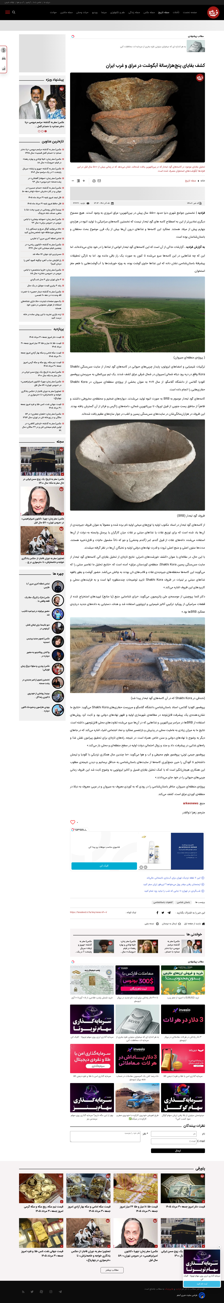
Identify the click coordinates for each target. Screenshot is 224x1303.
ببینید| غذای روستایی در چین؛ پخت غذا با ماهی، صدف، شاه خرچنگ (42, 211)
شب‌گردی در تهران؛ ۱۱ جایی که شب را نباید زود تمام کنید (172, 891)
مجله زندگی (134, 13)
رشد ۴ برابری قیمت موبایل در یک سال (44, 285)
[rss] (23, 1292)
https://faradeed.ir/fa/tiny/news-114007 (88, 912)
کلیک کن (104, 866)
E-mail (201, 1141)
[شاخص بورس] (3, 69)
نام (203, 1134)
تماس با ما (37, 2)
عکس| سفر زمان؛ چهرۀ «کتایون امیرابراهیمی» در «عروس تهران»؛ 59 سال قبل (42, 521)
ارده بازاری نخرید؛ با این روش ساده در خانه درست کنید (42, 316)
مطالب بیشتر (112, 1270)
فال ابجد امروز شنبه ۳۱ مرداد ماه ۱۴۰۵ (44, 197)
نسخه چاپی (149, 923)
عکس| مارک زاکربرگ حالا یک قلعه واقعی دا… (37, 599)
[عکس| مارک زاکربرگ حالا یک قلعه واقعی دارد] (57, 600)
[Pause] (141, 867)
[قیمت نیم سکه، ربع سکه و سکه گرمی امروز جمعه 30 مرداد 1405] (41, 1188)
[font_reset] (78, 181)
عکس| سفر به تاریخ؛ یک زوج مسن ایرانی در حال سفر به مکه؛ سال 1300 (43, 481)
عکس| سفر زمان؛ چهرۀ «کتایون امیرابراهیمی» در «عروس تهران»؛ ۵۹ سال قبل (41, 383)
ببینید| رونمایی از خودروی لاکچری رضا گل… (38, 695)
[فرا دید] (213, 12)
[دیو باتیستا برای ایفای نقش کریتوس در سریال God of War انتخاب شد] (57, 628)
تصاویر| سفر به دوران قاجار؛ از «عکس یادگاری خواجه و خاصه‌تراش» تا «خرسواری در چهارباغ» (41, 395)
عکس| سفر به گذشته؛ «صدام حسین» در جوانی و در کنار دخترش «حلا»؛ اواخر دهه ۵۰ (41, 189)
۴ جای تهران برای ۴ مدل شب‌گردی (45, 279)
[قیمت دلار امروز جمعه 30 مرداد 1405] (183, 1188)
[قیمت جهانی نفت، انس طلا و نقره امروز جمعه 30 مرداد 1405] (41, 1233)
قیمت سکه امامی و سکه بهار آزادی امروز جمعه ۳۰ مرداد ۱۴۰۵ (41, 354)
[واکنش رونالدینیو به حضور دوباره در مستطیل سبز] (57, 655)
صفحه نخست (190, 13)
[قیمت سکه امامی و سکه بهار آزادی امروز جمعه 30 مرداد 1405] (88, 1188)
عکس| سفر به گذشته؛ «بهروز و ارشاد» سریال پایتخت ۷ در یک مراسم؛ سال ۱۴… (42, 124)
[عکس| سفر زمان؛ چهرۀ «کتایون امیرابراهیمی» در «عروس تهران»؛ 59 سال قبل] (42, 501)
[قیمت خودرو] (3, 59)
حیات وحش (82, 13)
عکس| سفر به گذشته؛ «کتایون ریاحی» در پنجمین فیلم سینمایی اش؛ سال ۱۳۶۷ (43, 246)
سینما (104, 13)
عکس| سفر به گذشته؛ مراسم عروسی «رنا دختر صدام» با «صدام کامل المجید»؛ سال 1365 (171, 950)
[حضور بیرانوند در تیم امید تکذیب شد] (57, 614)
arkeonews (190, 803)
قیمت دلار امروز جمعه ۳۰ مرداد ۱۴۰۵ (45, 337)
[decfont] (73, 181)
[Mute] (145, 867)
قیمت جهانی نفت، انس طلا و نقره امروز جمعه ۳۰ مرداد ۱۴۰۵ (41, 406)
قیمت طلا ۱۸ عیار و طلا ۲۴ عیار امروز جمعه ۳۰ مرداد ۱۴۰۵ (41, 345)
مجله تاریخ (163, 13)
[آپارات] (41, 1292)
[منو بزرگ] (8, 12)
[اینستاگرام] (51, 1292)
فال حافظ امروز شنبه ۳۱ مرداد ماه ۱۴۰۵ (44, 203)
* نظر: (145, 1134)
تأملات (176, 13)
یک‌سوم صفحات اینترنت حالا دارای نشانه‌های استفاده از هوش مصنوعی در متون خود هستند (41, 305)
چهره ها (58, 574)
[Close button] (219, 1246)
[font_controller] (84, 181)
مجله (60, 442)
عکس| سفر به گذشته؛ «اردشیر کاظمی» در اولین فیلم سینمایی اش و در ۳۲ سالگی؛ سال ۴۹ (41, 427)
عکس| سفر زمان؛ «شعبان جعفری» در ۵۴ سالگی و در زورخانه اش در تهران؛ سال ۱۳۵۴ (42, 415)
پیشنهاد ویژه (55, 80)
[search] (13, 13)
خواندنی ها (194, 934)
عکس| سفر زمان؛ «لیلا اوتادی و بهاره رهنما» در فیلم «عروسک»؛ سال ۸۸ (42, 160)
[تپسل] (72, 829)
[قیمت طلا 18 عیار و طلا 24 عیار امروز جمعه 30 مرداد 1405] (136, 1188)
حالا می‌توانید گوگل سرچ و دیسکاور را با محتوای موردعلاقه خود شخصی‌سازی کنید (42, 230)
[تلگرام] (169, 913)
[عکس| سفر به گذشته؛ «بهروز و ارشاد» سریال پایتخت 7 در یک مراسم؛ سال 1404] (104, 946)
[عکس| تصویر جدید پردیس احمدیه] (57, 641)
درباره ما (47, 2)
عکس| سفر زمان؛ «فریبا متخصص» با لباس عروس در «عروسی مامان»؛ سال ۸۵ (42, 271)
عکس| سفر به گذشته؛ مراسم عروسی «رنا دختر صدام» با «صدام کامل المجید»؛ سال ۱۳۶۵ (41, 151)
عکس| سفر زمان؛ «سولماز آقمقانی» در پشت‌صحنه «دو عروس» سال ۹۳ (44, 180)
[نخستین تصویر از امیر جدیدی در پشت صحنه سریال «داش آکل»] (57, 683)
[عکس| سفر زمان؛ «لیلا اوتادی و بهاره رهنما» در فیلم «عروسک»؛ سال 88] (148, 946)
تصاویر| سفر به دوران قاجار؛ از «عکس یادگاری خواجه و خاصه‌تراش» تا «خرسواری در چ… (42, 560)
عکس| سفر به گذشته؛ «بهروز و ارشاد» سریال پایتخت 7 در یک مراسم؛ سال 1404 (84, 948)
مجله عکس (149, 13)
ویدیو (95, 13)
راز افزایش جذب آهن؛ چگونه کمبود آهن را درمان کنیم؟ (42, 262)
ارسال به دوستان (169, 924)
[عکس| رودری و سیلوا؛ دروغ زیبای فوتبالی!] (57, 669)
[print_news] (94, 181)
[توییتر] (162, 913)
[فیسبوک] (157, 913)
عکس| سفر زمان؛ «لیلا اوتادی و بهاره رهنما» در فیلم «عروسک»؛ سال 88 (127, 948)
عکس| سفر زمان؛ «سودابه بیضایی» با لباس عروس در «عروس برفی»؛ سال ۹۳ (42, 221)
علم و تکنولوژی (117, 13)
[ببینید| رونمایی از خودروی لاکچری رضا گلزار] (57, 696)
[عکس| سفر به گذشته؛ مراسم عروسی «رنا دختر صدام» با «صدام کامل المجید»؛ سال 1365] (191, 946)
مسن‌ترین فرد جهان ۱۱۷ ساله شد (47, 254)
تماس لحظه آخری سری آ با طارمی (45, 238)
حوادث (53, 13)
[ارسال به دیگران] (99, 181)
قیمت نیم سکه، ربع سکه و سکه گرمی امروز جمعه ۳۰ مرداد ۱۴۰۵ (42, 364)
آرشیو (28, 2)
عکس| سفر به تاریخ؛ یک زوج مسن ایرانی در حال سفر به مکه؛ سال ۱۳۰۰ (41, 373)
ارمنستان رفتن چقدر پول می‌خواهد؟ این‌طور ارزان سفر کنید (171, 884)
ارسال (178, 1151)
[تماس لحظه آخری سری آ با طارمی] (57, 587)
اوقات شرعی (9, 2)
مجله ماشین (66, 13)
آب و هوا (20, 2)
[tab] (45, 131)
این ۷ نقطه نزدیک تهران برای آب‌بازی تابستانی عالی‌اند (173, 878)
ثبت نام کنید (202, 1284)
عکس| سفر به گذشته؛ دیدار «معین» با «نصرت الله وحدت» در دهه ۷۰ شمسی (41, 293)
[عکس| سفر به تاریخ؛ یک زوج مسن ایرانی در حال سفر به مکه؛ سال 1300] (42, 461)
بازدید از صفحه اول (192, 924)
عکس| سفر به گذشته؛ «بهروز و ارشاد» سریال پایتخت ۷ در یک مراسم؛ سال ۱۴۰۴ (42, 170)
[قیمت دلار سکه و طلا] (3, 51)
